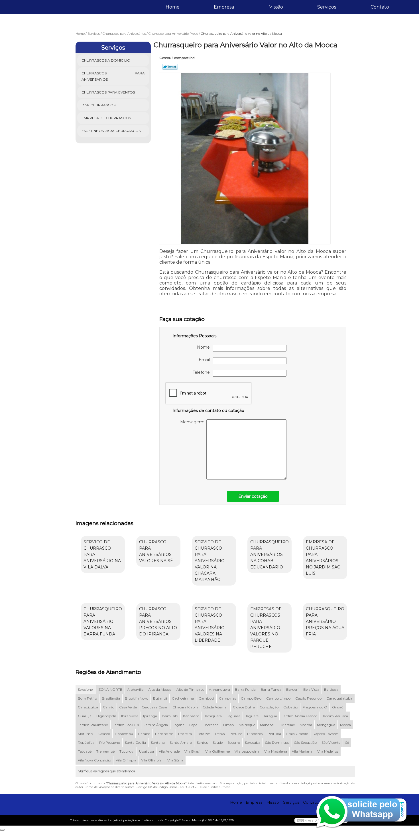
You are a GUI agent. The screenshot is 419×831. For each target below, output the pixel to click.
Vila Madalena (275, 751)
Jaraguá (270, 716)
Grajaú (337, 707)
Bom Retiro (87, 698)
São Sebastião (305, 742)
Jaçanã (178, 725)
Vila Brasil (192, 751)
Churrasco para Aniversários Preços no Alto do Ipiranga (158, 621)
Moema (306, 725)
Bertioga (331, 689)
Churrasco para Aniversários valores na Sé (156, 551)
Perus (220, 734)
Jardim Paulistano (93, 725)
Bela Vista (311, 689)
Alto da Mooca (160, 689)
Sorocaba (252, 742)
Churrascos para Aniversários (113, 76)
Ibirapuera (129, 716)
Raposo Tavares (325, 734)
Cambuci (206, 698)
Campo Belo (251, 698)
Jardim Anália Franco (299, 716)
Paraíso (144, 734)
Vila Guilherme (217, 751)
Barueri (292, 689)
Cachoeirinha (183, 698)
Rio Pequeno (109, 742)
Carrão (108, 707)
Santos (202, 742)
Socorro (233, 742)
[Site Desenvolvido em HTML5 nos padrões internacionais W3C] (307, 820)
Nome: (205, 347)
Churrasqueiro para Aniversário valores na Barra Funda (103, 621)
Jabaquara (213, 716)
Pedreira (185, 734)
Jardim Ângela (156, 725)
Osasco (104, 734)
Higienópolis (106, 716)
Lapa (193, 725)
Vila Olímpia (126, 760)
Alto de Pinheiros (190, 689)
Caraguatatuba (339, 698)
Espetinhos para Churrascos (111, 131)
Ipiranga (150, 716)
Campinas (227, 698)
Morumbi (85, 734)
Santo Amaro (181, 742)
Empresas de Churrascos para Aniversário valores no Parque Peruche (266, 627)
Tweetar (170, 67)
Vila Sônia (175, 760)
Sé (347, 742)
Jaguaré (252, 716)
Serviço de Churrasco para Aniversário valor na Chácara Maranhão (210, 560)
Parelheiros (164, 734)
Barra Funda (245, 689)
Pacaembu (124, 734)
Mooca (345, 725)
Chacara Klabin (185, 707)
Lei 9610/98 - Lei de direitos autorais (205, 787)
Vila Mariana (302, 751)
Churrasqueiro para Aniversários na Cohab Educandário (269, 554)
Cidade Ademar (215, 707)
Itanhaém (191, 716)
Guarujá (84, 716)
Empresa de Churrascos (106, 118)
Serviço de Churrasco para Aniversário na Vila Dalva (102, 554)
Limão (228, 725)
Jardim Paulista (335, 716)
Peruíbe (235, 734)
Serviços (326, 7)
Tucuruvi (126, 751)
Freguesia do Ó (315, 707)
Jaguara (233, 716)
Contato (380, 7)
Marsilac (288, 725)
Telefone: (203, 372)
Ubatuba (146, 751)
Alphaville (135, 689)
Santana (158, 742)
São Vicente (331, 742)
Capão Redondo (308, 698)
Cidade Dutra (244, 707)
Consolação (269, 707)
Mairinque (247, 725)
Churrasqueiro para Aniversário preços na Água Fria (325, 621)
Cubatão (290, 707)
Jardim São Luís (126, 725)
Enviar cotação (253, 496)
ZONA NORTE (110, 689)
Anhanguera (219, 689)
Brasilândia (111, 698)
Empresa (224, 7)
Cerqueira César (155, 707)
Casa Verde (128, 707)
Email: (206, 359)
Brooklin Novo (136, 698)
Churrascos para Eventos (108, 92)
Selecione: (85, 689)
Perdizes (203, 734)
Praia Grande (297, 734)
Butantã (160, 698)
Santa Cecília (135, 742)
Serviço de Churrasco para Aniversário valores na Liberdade (210, 624)
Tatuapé (84, 751)
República (86, 742)
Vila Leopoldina (247, 751)
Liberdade (210, 725)
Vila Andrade (169, 751)
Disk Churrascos (98, 105)
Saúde (218, 742)
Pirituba (274, 734)
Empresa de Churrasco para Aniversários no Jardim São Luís (323, 557)
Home (173, 7)
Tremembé (105, 751)
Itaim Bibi (170, 716)
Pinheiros (255, 734)
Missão (276, 7)
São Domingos (277, 742)
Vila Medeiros (327, 751)
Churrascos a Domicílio (106, 60)
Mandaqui (268, 725)
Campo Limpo (278, 698)
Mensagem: (193, 421)
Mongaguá (326, 725)
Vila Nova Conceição (94, 760)
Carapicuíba (88, 707)
